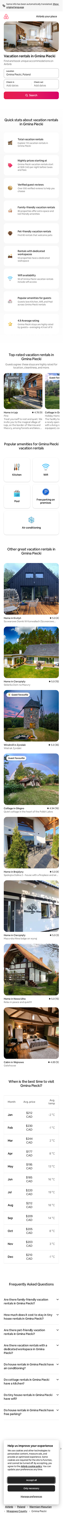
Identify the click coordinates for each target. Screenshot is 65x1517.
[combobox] (31, 74)
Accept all (31, 1480)
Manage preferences (31, 1496)
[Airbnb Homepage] (6, 16)
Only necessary (31, 1488)
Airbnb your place (46, 16)
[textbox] (17, 86)
